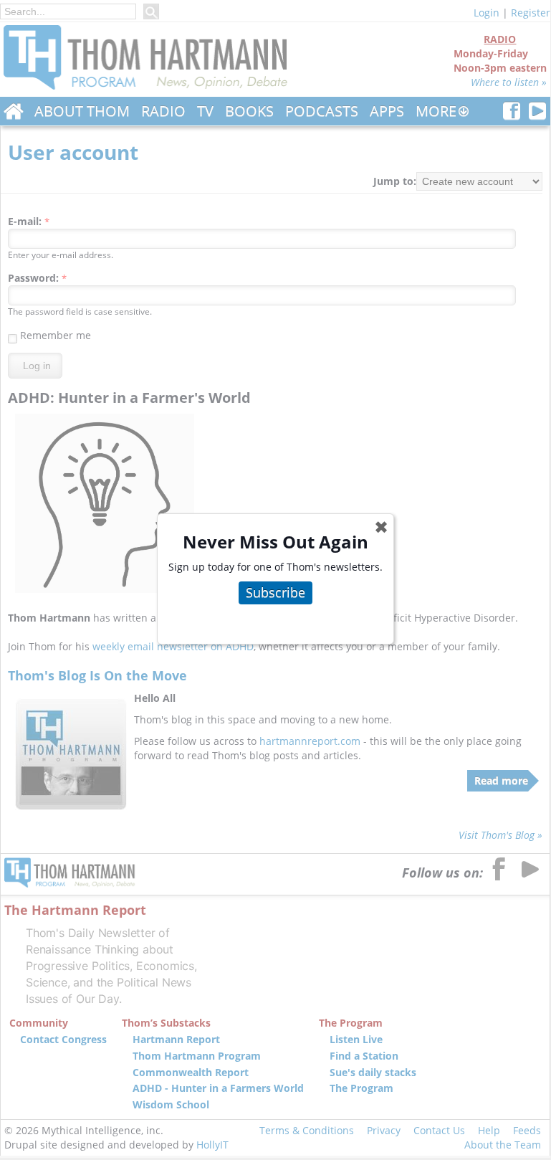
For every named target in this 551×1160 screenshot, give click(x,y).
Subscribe (275, 592)
